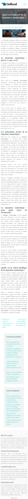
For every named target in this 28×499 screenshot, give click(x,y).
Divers (4, 27)
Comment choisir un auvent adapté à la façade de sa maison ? (13, 422)
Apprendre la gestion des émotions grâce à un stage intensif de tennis (7, 323)
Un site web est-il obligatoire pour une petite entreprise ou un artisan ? (13, 415)
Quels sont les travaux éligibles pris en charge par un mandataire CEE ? (21, 323)
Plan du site (14, 498)
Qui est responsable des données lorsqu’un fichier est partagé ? (13, 344)
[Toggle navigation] (24, 4)
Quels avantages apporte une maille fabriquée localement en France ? (13, 379)
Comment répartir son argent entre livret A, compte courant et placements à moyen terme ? (13, 365)
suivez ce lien (11, 128)
